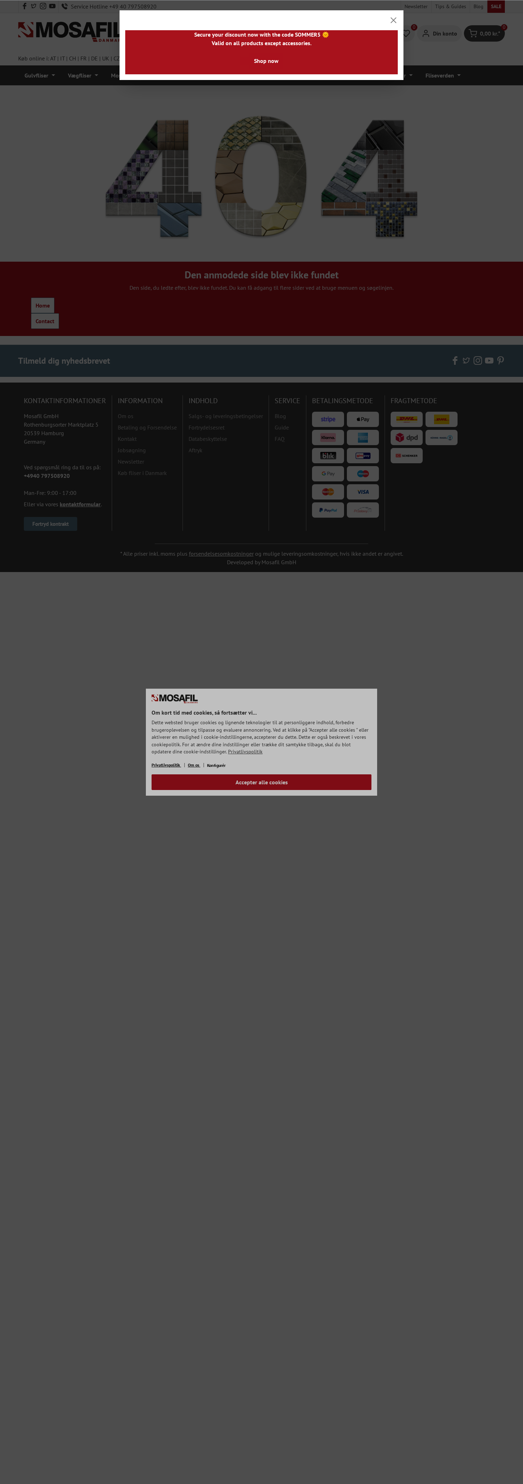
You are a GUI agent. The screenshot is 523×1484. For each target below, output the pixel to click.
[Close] (393, 20)
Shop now (266, 60)
